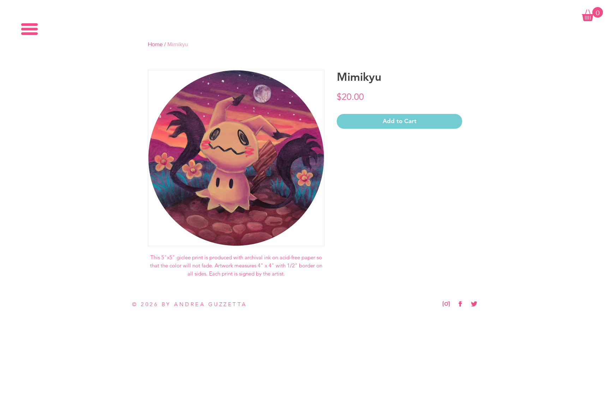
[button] (29, 29)
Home (155, 44)
